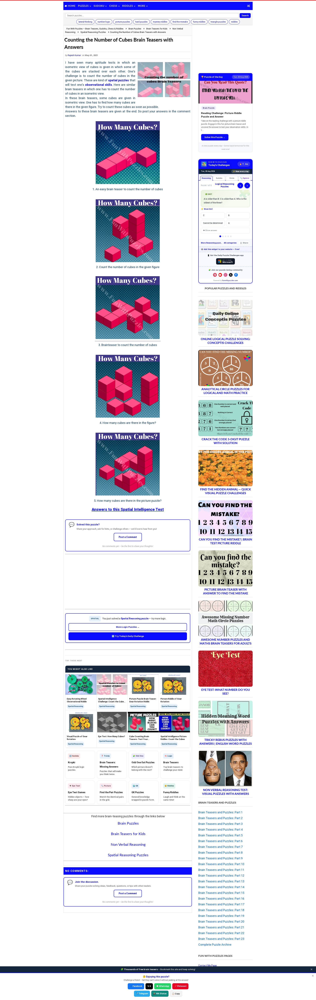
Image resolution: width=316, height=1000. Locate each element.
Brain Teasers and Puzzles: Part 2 (220, 818)
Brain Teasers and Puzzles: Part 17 (221, 904)
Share (245, 243)
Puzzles (83, 6)
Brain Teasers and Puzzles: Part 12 (221, 875)
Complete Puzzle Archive (214, 944)
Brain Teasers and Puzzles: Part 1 (220, 812)
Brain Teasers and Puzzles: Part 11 (221, 870)
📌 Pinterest (180, 986)
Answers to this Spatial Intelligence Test (128, 509)
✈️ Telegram (142, 993)
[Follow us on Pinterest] (215, 275)
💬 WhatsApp (162, 986)
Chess (113, 6)
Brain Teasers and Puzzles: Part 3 (220, 824)
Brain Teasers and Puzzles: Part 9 (220, 858)
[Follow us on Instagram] (225, 275)
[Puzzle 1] (220, 236)
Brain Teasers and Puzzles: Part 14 (221, 887)
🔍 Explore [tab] (244, 178)
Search (245, 15)
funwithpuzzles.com (230, 280)
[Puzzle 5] (231, 236)
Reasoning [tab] (206, 178)
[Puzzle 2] (223, 236)
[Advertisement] (127, 579)
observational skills (98, 84)
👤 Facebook (136, 986)
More (141, 6)
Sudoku (99, 6)
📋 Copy (176, 994)
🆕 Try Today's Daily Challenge (128, 636)
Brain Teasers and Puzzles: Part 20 (221, 921)
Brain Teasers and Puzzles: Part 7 (220, 847)
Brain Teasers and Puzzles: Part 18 (221, 910)
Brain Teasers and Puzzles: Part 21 (221, 927)
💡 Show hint (207, 209)
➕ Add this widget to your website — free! (220, 249)
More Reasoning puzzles (211, 243)
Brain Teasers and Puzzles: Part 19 (221, 916)
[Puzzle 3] (225, 236)
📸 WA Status (160, 993)
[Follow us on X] (231, 275)
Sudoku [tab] (219, 178)
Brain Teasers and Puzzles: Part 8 (220, 852)
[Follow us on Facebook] (236, 275)
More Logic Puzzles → (127, 627)
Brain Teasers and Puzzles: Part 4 (220, 829)
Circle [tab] (231, 178)
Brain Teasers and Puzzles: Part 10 (221, 864)
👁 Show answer (210, 230)
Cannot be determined (213, 223)
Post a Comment (128, 537)
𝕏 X (149, 986)
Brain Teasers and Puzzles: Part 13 (221, 881)
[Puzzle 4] (228, 236)
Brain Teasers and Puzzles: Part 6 (220, 841)
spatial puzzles (118, 80)
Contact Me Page (207, 965)
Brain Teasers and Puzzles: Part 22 (221, 933)
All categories (230, 243)
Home (72, 6)
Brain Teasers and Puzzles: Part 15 (221, 893)
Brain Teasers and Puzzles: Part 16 (221, 898)
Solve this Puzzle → (214, 137)
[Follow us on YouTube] (220, 275)
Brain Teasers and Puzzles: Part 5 (220, 835)
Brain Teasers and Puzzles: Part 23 (221, 939)
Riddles (127, 6)
